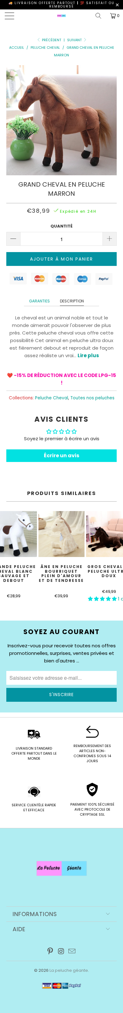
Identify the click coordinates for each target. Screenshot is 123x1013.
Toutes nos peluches (92, 398)
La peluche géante (69, 970)
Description (72, 301)
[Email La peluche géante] (72, 952)
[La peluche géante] (61, 15)
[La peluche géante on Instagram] (61, 952)
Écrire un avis (61, 455)
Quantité (61, 226)
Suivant (75, 39)
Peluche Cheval (51, 398)
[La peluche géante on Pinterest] (50, 952)
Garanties (39, 301)
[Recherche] (100, 16)
